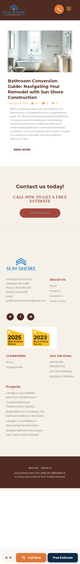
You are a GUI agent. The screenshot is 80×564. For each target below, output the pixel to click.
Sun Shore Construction (26, 476)
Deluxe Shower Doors (24, 472)
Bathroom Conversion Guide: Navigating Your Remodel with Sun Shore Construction (35, 89)
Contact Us (56, 296)
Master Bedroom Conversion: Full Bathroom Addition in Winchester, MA (25, 414)
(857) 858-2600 (40, 212)
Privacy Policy (58, 301)
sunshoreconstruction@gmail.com (26, 300)
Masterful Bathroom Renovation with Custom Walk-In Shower (24, 433)
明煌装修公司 (59, 472)
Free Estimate (63, 557)
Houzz (9, 362)
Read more (22, 149)
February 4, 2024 (18, 103)
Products (55, 291)
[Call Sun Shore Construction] (59, 9)
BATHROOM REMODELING (57, 364)
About (53, 286)
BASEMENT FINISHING (62, 376)
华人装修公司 (43, 472)
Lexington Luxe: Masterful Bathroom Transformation (21, 395)
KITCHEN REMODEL (61, 371)
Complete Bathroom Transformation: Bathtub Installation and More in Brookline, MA (26, 404)
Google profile (14, 367)
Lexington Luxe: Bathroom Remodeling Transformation (22, 423)
